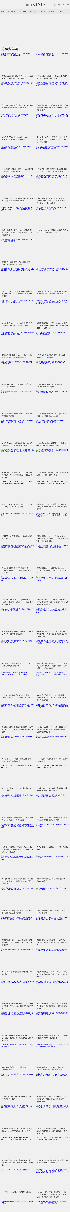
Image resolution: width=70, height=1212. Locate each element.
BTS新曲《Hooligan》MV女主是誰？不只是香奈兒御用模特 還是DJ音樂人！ (17, 324)
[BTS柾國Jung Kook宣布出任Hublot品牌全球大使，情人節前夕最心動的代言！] (17, 430)
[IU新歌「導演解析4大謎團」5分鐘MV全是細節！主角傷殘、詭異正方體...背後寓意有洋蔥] (52, 1116)
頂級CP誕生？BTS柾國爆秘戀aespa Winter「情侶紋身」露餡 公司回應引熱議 (52, 570)
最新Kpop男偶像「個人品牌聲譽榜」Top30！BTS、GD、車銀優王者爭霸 (16, 696)
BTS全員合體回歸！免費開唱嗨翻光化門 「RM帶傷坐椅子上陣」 (51, 385)
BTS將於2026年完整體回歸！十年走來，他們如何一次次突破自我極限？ (52, 444)
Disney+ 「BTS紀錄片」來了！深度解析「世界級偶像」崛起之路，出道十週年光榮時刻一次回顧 (52, 1194)
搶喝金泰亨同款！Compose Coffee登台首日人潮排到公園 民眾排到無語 (17, 356)
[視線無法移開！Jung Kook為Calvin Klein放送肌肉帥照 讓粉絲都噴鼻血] (52, 1055)
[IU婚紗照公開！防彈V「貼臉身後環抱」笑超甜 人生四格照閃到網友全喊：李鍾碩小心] (17, 1148)
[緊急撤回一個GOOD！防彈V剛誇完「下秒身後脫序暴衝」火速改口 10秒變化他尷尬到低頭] (17, 587)
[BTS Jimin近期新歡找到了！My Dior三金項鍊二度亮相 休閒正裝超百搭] (17, 63)
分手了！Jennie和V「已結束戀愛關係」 (17, 1192)
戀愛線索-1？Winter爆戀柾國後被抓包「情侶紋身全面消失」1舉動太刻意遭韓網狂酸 (51, 506)
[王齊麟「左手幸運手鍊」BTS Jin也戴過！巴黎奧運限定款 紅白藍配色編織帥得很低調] (17, 1023)
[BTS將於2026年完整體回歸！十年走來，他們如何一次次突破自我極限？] (52, 430)
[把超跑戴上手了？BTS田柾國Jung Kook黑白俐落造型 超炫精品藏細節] (17, 186)
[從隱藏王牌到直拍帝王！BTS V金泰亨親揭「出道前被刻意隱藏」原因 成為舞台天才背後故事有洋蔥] (52, 310)
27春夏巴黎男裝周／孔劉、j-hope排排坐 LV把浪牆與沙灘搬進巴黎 (17, 170)
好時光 (42, 11)
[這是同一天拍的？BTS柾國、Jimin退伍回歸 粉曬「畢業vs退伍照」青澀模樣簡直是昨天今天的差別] (17, 834)
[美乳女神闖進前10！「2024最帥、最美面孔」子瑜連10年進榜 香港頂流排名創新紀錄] (52, 959)
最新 (3, 11)
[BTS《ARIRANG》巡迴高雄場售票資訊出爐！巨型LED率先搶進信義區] (52, 217)
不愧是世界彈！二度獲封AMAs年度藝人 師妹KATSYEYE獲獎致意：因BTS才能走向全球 (50, 200)
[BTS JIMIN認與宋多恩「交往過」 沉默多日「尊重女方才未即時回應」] (17, 619)
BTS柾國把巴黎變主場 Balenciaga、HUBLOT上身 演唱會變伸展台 (16, 138)
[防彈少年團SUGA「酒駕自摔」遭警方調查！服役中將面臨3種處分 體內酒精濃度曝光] (52, 991)
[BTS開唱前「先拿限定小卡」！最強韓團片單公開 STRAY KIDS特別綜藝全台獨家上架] (17, 460)
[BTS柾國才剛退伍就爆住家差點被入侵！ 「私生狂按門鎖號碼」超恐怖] (52, 805)
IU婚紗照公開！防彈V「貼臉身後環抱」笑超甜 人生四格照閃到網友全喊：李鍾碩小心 (17, 1162)
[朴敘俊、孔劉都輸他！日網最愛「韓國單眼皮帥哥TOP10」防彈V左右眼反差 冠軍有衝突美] (52, 1084)
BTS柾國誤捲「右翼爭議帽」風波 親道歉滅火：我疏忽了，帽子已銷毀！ (17, 818)
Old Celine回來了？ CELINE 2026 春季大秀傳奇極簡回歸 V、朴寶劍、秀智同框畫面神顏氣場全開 (51, 729)
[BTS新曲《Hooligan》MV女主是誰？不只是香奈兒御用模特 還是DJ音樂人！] (17, 310)
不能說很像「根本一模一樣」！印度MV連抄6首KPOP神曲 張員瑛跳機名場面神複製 (18, 1006)
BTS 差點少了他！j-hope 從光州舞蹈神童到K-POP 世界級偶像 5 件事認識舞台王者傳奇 (17, 942)
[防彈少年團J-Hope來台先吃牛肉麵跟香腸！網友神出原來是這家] (17, 898)
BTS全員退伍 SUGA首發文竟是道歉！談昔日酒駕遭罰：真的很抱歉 (51, 789)
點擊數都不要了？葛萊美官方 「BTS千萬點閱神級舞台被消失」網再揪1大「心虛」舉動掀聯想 (52, 107)
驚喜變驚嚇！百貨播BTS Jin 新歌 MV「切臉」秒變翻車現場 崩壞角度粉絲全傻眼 (52, 942)
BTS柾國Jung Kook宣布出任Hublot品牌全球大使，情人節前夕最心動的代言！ (17, 444)
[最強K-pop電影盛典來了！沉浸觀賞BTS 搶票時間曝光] (52, 866)
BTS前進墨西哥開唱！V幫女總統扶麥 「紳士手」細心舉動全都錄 (17, 263)
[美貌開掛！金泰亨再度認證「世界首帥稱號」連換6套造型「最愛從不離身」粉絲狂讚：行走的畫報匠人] (52, 651)
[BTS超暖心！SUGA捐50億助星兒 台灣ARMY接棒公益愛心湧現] (17, 746)
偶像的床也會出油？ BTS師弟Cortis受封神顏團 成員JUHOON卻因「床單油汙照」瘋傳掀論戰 (52, 633)
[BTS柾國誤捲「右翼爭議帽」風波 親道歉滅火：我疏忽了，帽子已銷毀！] (17, 805)
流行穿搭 (22, 11)
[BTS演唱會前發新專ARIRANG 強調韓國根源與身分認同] (17, 401)
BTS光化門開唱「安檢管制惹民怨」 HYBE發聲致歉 (51, 356)
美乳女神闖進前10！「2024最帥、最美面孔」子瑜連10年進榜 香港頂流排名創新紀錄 (52, 974)
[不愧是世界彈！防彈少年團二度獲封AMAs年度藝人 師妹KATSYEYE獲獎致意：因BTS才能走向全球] (52, 186)
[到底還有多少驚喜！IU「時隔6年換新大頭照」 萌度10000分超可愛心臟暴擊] (17, 1116)
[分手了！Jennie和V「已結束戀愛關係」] (17, 1179)
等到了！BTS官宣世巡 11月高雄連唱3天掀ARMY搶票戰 (17, 505)
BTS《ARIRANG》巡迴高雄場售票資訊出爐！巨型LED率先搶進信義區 (52, 231)
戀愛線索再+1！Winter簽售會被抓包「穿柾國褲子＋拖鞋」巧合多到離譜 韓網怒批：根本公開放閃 (52, 538)
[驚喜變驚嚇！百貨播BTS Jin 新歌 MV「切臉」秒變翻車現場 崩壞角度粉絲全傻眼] (52, 927)
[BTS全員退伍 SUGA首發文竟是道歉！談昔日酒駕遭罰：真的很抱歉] (52, 776)
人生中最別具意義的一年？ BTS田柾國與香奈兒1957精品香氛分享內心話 (17, 106)
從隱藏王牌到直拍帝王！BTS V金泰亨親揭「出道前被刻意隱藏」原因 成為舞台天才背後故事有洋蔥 (52, 325)
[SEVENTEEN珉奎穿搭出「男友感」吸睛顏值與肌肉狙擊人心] (17, 1084)
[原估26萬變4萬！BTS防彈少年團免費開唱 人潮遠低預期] (17, 372)
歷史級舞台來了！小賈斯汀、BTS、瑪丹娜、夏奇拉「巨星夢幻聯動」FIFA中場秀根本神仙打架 (52, 139)
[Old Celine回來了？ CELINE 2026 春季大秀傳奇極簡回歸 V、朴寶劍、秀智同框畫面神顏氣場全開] (52, 714)
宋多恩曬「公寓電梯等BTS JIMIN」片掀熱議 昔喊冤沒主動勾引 (17, 664)
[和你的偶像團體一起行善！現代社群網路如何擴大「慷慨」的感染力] (52, 1023)
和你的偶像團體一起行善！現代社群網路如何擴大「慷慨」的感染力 (52, 1036)
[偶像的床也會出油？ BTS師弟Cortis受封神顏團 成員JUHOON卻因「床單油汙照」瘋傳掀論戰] (52, 619)
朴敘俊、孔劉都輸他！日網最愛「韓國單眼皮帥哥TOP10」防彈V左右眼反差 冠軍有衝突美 (52, 1099)
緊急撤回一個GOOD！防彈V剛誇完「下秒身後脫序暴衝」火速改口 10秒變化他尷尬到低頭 (17, 602)
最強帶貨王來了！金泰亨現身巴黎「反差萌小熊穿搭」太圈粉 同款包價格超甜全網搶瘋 (17, 729)
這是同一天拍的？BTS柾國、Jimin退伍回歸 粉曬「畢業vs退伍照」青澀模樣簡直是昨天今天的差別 (17, 849)
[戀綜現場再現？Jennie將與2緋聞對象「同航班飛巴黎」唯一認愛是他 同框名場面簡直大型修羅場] (52, 587)
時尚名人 (11, 11)
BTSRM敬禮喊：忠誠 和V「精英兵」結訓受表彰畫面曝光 (52, 1161)
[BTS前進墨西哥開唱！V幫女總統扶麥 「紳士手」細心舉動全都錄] (17, 249)
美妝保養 (33, 11)
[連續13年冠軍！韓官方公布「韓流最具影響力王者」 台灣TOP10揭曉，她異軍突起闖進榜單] (17, 217)
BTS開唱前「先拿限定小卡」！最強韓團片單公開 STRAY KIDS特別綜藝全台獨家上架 (17, 474)
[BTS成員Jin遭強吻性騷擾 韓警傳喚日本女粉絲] (17, 959)
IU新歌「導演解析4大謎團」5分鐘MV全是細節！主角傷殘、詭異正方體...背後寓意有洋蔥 (51, 1130)
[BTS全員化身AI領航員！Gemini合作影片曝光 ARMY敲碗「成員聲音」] (52, 63)
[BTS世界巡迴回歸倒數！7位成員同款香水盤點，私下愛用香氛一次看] (52, 460)
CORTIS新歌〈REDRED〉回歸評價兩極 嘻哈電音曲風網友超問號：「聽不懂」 (51, 292)
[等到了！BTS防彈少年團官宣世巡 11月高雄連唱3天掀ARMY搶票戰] (17, 492)
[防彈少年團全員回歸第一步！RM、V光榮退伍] (52, 834)
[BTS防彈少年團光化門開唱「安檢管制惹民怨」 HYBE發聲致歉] (52, 342)
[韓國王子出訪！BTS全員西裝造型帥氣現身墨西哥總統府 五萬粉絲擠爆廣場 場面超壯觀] (17, 279)
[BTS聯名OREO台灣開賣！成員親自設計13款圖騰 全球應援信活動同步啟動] (52, 156)
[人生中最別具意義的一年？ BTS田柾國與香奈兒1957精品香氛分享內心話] (17, 93)
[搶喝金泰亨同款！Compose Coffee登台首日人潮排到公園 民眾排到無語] (17, 342)
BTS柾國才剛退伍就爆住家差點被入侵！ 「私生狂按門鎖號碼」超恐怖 (51, 818)
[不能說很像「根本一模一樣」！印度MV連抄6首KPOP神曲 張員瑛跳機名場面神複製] (17, 991)
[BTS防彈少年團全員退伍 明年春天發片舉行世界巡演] (52, 746)
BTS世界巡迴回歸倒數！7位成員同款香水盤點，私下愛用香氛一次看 (52, 473)
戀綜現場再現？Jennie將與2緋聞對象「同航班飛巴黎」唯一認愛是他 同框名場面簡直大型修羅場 (52, 602)
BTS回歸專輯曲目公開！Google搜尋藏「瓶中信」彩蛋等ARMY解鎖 (51, 414)
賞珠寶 (51, 11)
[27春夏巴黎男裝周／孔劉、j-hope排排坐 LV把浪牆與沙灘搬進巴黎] (17, 156)
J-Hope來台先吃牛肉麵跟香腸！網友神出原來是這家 (17, 911)
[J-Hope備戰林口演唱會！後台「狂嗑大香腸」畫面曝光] (52, 898)
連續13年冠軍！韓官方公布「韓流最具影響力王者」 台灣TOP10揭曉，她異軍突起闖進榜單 (17, 232)
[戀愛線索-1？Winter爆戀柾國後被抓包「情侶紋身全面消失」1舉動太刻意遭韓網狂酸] (52, 492)
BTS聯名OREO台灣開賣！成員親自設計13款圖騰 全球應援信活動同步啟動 (51, 170)
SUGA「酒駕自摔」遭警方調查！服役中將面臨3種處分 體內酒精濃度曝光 (51, 1006)
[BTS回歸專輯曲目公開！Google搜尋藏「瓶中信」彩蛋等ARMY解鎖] (52, 401)
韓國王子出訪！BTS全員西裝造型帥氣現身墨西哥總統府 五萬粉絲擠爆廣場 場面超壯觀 (17, 293)
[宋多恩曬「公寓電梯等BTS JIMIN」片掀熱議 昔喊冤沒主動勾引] (17, 651)
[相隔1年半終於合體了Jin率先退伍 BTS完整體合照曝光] (17, 1055)
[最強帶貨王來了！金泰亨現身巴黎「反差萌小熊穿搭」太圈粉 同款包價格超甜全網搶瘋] (17, 714)
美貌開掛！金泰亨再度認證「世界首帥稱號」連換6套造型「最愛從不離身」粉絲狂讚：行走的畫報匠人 (52, 665)
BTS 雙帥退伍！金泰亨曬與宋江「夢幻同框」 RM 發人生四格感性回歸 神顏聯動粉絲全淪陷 (17, 881)
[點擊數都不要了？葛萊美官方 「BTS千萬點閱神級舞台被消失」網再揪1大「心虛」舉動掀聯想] (52, 93)
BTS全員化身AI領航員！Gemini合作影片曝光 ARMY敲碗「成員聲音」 (52, 77)
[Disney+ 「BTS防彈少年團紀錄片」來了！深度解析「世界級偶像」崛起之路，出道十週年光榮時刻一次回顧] (52, 1179)
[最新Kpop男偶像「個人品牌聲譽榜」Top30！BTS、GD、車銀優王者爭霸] (17, 683)
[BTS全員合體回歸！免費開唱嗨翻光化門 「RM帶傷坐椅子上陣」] (52, 372)
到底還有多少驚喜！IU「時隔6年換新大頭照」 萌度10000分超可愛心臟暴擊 (17, 1129)
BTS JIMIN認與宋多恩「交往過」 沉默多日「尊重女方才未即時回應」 (17, 632)
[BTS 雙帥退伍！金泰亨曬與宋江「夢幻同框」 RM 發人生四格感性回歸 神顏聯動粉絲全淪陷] (17, 866)
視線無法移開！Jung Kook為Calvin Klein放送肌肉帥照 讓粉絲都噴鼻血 (50, 1068)
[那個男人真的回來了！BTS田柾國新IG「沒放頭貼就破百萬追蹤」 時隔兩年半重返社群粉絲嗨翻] (52, 683)
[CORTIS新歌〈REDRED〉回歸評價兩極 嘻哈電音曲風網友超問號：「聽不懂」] (52, 279)
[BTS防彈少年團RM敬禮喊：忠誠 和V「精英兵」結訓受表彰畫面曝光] (52, 1148)
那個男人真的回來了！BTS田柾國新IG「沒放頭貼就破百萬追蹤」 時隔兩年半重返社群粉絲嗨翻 (52, 697)
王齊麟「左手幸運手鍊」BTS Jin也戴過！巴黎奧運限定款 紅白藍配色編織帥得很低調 (17, 1037)
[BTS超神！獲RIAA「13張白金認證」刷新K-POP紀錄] (17, 776)
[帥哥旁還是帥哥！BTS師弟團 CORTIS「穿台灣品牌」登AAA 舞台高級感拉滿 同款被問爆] (17, 555)
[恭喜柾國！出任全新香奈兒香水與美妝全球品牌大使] (17, 523)
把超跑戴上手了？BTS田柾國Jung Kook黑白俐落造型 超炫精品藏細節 (17, 199)
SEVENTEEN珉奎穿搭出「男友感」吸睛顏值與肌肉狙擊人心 (17, 1097)
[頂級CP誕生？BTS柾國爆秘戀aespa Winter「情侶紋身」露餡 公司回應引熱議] (52, 555)
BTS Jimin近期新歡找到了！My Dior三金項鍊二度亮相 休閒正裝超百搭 (18, 77)
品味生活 (61, 11)
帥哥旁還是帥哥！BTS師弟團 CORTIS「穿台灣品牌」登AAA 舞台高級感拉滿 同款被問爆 (17, 570)
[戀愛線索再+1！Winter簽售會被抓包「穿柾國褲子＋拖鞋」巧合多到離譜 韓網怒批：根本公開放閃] (52, 523)
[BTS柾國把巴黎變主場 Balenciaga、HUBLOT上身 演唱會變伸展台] (17, 124)
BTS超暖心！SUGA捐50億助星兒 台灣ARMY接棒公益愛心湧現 (16, 760)
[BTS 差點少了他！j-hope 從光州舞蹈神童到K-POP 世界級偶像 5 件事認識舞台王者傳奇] (17, 927)
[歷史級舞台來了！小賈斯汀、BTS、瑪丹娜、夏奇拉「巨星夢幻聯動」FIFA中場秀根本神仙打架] (52, 124)
